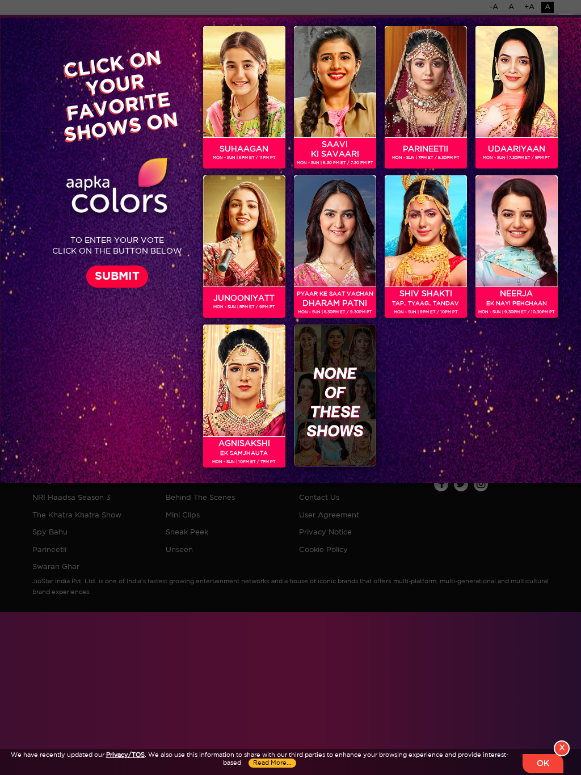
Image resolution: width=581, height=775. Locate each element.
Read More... (272, 763)
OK (543, 763)
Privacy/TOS (125, 755)
